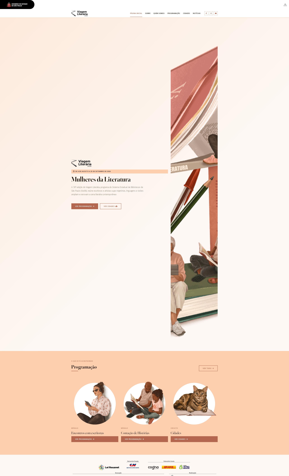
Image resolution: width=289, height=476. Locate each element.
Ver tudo (207, 368)
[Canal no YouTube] (216, 13)
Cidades (186, 13)
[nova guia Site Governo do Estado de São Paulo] (18, 5)
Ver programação (83, 206)
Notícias (196, 13)
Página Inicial (136, 13)
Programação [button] (174, 13)
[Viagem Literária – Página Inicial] (79, 13)
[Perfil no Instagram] (211, 13)
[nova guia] (285, 4)
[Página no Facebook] (206, 13)
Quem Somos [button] (158, 13)
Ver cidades (109, 206)
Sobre (147, 13)
